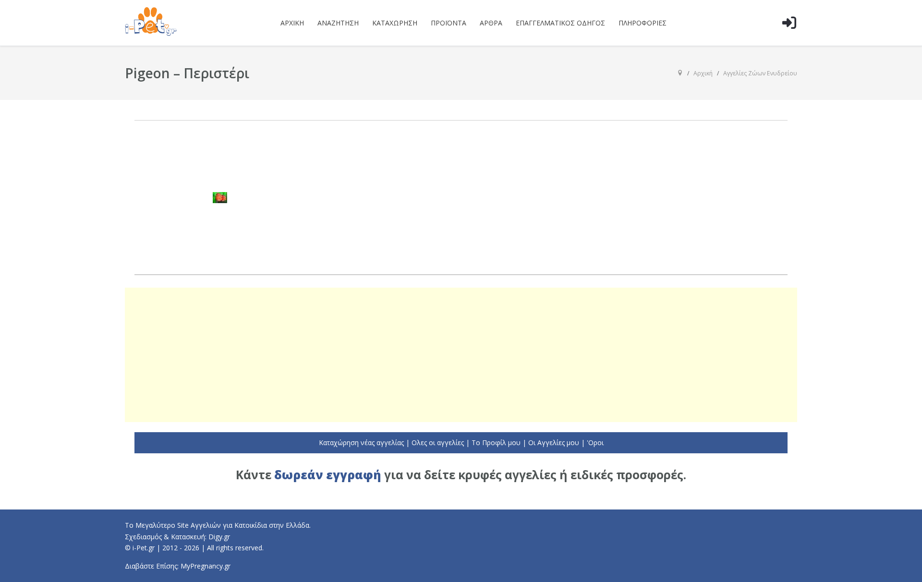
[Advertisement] (461, 355)
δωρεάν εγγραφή (327, 475)
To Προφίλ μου (496, 442)
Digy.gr (219, 536)
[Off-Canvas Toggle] (789, 38)
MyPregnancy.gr (205, 565)
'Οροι (595, 442)
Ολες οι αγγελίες (438, 442)
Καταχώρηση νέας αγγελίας (361, 442)
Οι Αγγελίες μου (553, 442)
